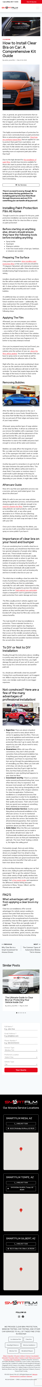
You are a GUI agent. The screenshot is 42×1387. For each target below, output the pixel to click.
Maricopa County (34, 1358)
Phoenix (16, 1356)
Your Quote (21, 1070)
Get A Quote (31, 2)
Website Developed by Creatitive (23, 1375)
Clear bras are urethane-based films (20, 138)
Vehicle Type (9, 1062)
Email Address (10, 1033)
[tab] (16, 1012)
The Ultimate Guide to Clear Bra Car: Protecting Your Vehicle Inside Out (19, 1000)
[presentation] (21, 982)
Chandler (10, 1356)
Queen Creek (23, 1358)
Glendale (5, 1358)
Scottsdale (34, 1356)
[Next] (36, 990)
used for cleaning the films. (13, 506)
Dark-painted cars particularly (26, 590)
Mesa (4, 1356)
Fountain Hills (8, 1360)
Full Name (8, 1026)
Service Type (9, 1048)
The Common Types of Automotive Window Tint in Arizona (31, 948)
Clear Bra (6, 39)
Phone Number (10, 1040)
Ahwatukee (16, 1360)
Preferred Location (11, 1055)
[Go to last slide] (6, 990)
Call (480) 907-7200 (10, 2)
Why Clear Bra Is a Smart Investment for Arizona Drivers (10, 948)
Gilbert (22, 1356)
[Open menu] (37, 8)
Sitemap (29, 1376)
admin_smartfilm (10, 60)
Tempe (28, 1356)
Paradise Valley (13, 1358)
